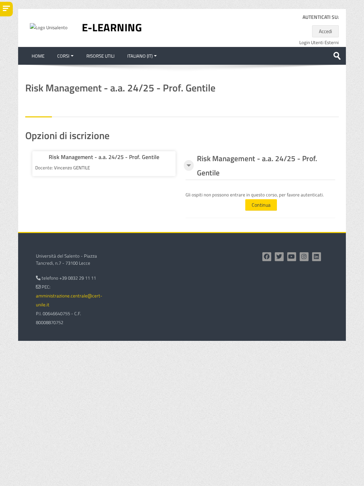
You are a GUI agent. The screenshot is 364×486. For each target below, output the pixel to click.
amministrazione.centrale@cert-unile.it (69, 300)
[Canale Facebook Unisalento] (266, 256)
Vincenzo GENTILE (72, 167)
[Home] (112, 27)
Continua (261, 204)
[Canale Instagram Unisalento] (304, 256)
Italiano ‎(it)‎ (139, 55)
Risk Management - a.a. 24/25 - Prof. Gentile (104, 157)
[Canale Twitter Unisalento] (279, 256)
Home (38, 55)
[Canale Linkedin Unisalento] (316, 256)
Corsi (63, 55)
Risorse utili (100, 55)
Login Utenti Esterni (319, 42)
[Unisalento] (49, 27)
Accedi (325, 31)
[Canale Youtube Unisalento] (291, 256)
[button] (189, 165)
